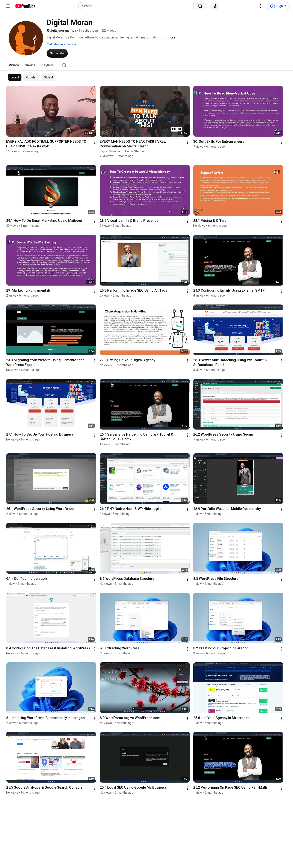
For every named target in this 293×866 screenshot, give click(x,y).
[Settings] (260, 6)
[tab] (14, 65)
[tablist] (146, 65)
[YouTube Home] (25, 6)
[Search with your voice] (214, 6)
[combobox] (137, 6)
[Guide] (7, 6)
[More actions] (94, 142)
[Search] (200, 6)
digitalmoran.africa (63, 44)
